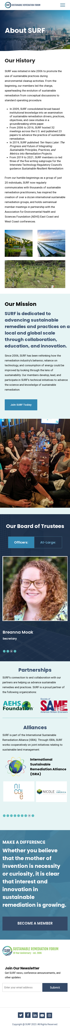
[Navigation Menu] (62, 5)
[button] (4, 651)
